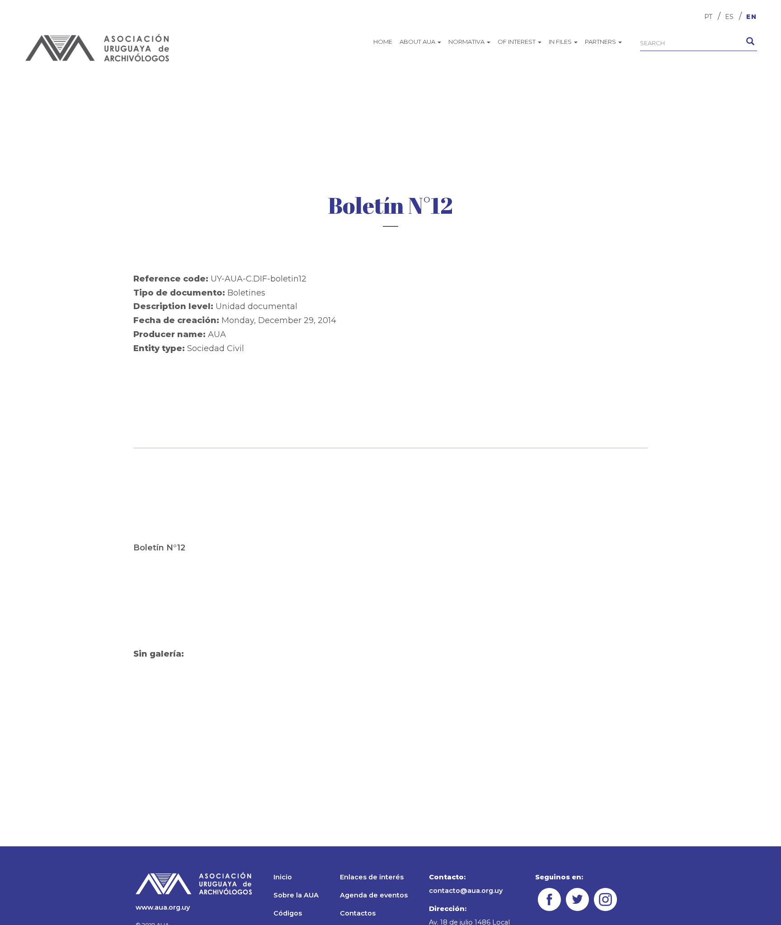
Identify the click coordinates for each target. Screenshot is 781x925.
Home (382, 41)
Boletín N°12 (159, 548)
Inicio (282, 877)
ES (729, 17)
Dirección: (447, 909)
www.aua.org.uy (163, 907)
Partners (601, 41)
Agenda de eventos (374, 895)
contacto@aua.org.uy (466, 891)
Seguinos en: (559, 877)
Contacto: (447, 877)
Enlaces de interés (372, 877)
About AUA (418, 41)
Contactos (358, 913)
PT (708, 17)
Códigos (287, 913)
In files (561, 41)
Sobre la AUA (296, 895)
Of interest (517, 41)
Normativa (467, 41)
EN (751, 17)
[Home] (97, 47)
